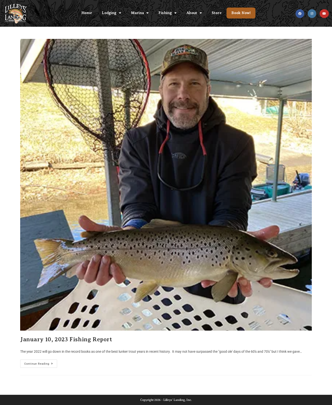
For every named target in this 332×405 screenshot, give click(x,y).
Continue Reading (40, 362)
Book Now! (241, 13)
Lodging (109, 13)
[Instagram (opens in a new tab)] (312, 13)
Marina (137, 13)
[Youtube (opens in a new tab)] (324, 13)
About (191, 13)
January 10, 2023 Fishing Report (66, 339)
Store (217, 13)
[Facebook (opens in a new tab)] (300, 13)
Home (86, 13)
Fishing (165, 13)
